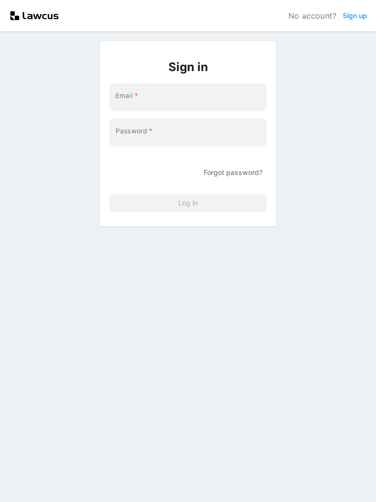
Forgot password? (233, 172)
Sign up (355, 15)
